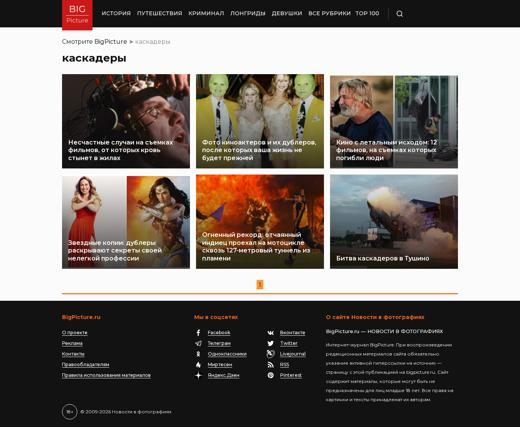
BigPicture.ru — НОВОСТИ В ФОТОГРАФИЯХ (384, 331)
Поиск (422, 13)
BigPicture (110, 41)
